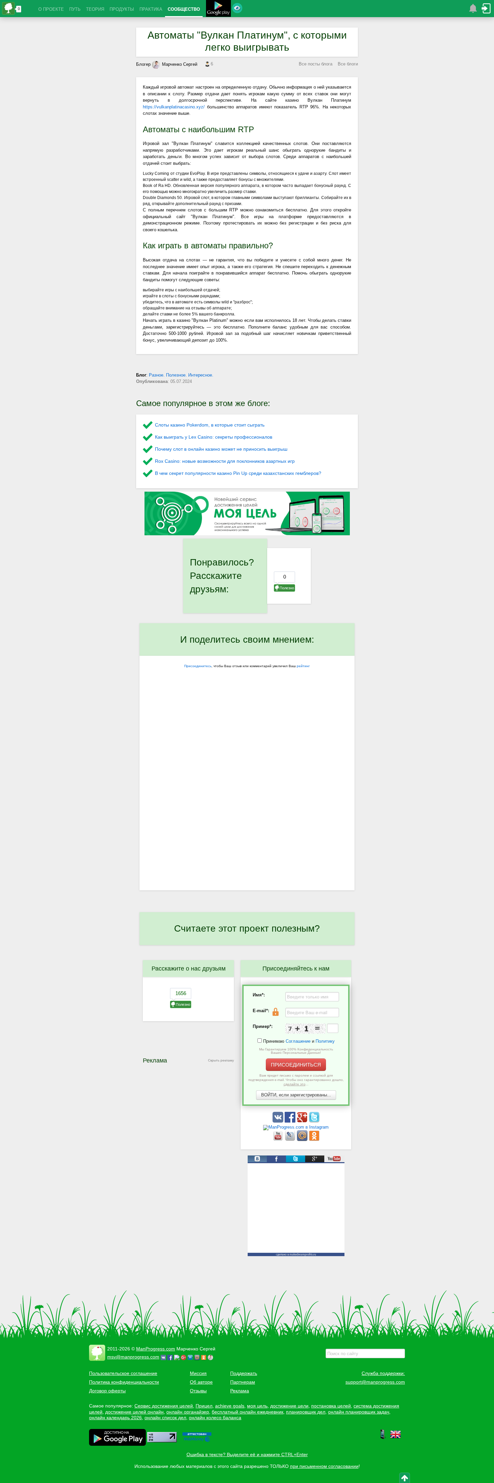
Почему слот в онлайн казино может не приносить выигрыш (221, 449)
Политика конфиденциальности (124, 1382)
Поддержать (243, 1373)
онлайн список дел (165, 1417)
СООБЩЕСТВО (184, 9)
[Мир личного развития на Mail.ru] (303, 1139)
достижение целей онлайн (134, 1412)
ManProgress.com (155, 1348)
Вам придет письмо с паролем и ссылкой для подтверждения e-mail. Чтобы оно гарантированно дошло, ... (296, 1080)
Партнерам (242, 1382)
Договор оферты (107, 1390)
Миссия (198, 1373)
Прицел (204, 1405)
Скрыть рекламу (221, 1060)
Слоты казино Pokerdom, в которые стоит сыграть (209, 425)
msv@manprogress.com (133, 1357)
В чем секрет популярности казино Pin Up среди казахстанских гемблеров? (238, 473)
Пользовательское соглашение (123, 1373)
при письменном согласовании (324, 1466)
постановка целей (331, 1405)
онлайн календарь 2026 (115, 1417)
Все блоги (348, 63)
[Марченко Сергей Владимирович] (211, 1357)
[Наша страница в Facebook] (291, 1121)
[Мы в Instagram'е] (296, 1127)
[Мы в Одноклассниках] (314, 1139)
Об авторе (201, 1382)
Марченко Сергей (179, 64)
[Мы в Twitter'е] (314, 1121)
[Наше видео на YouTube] (279, 1139)
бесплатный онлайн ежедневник (247, 1412)
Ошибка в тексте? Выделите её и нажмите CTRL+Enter (247, 1454)
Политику (325, 1041)
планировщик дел (305, 1412)
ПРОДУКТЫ (122, 9)
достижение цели (289, 1405)
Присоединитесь (197, 666)
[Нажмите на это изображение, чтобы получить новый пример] (305, 1029)
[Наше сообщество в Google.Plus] (303, 1121)
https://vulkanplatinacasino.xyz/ (174, 106)
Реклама (239, 1390)
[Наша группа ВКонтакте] (279, 1121)
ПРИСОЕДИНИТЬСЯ (296, 1065)
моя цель (257, 1405)
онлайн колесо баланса (215, 1417)
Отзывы (198, 1390)
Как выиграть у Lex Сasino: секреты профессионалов (213, 437)
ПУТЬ (75, 9)
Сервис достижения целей (163, 1405)
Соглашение (298, 1041)
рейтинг (303, 666)
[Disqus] (247, 803)
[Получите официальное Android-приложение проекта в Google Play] (218, 9)
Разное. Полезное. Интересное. (181, 375)
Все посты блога (315, 63)
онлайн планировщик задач (358, 1412)
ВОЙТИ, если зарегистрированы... (296, 1094)
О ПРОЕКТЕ (51, 9)
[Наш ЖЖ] (291, 1139)
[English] (395, 1438)
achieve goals (229, 1405)
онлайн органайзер (187, 1412)
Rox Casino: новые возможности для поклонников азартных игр (225, 461)
